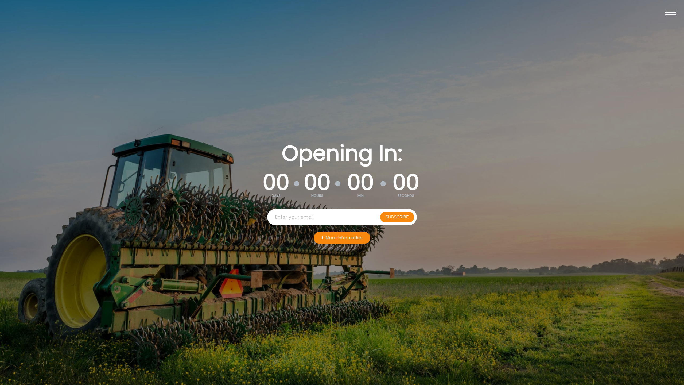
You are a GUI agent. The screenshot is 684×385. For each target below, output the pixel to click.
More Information (343, 238)
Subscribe (397, 217)
